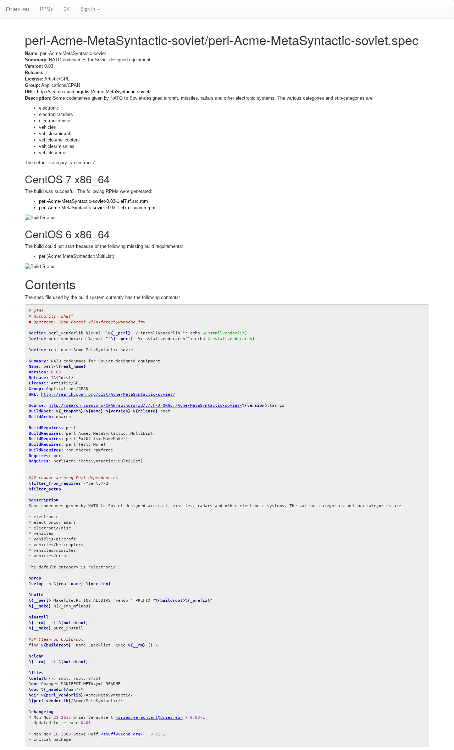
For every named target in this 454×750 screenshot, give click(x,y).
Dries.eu (17, 9)
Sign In (88, 9)
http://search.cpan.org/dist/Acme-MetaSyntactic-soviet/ (94, 91)
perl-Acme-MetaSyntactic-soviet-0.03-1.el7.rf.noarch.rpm (97, 207)
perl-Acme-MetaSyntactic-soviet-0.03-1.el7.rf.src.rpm (93, 201)
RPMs (46, 9)
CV (66, 9)
